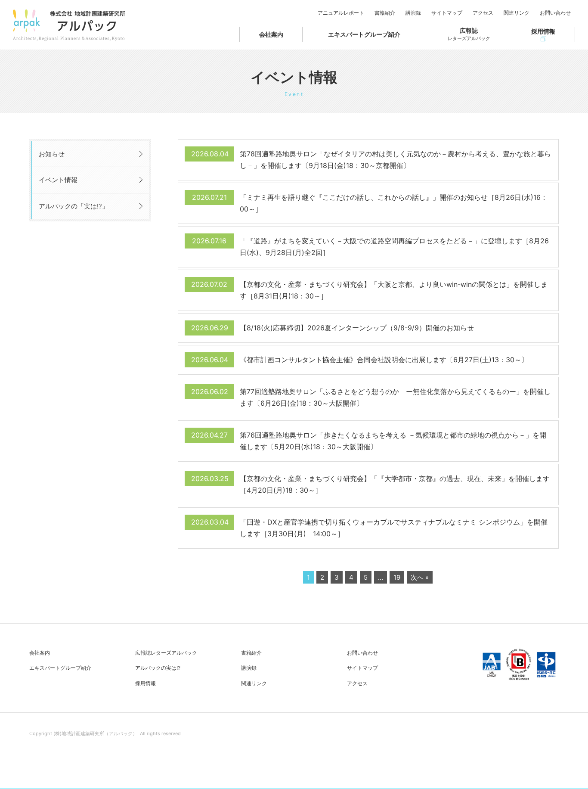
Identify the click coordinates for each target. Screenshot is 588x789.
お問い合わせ (555, 12)
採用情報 (543, 31)
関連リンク (516, 12)
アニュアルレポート (341, 12)
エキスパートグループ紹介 (364, 34)
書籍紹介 (384, 12)
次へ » (420, 577)
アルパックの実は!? (157, 668)
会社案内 (271, 34)
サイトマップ (446, 12)
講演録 (413, 12)
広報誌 (469, 34)
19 (396, 577)
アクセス (483, 12)
